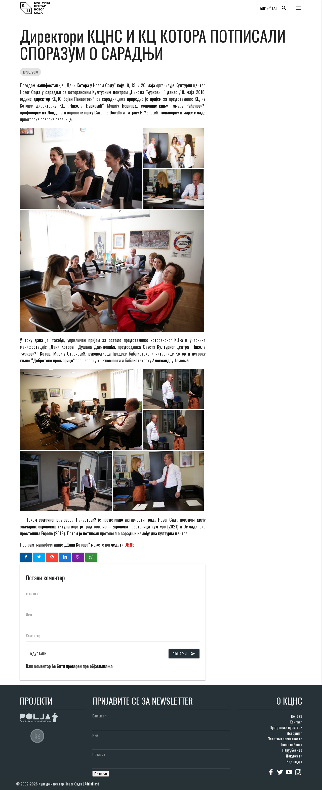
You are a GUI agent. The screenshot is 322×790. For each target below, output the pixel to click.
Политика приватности (285, 738)
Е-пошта (99, 715)
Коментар (33, 635)
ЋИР (262, 8)
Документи (294, 756)
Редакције (294, 761)
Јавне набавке (291, 744)
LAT (274, 8)
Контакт (296, 721)
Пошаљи (184, 653)
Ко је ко (296, 716)
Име (29, 614)
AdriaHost (92, 783)
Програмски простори (286, 727)
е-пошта (32, 593)
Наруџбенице (292, 750)
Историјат (294, 733)
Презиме (98, 754)
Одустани (38, 653)
